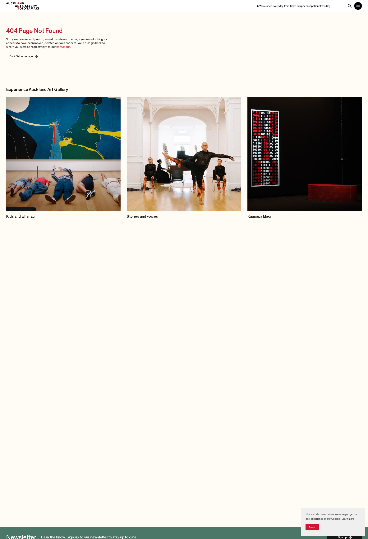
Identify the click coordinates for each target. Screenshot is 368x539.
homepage (63, 47)
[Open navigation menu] (358, 6)
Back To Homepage (21, 56)
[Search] (349, 6)
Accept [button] (312, 527)
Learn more (348, 519)
